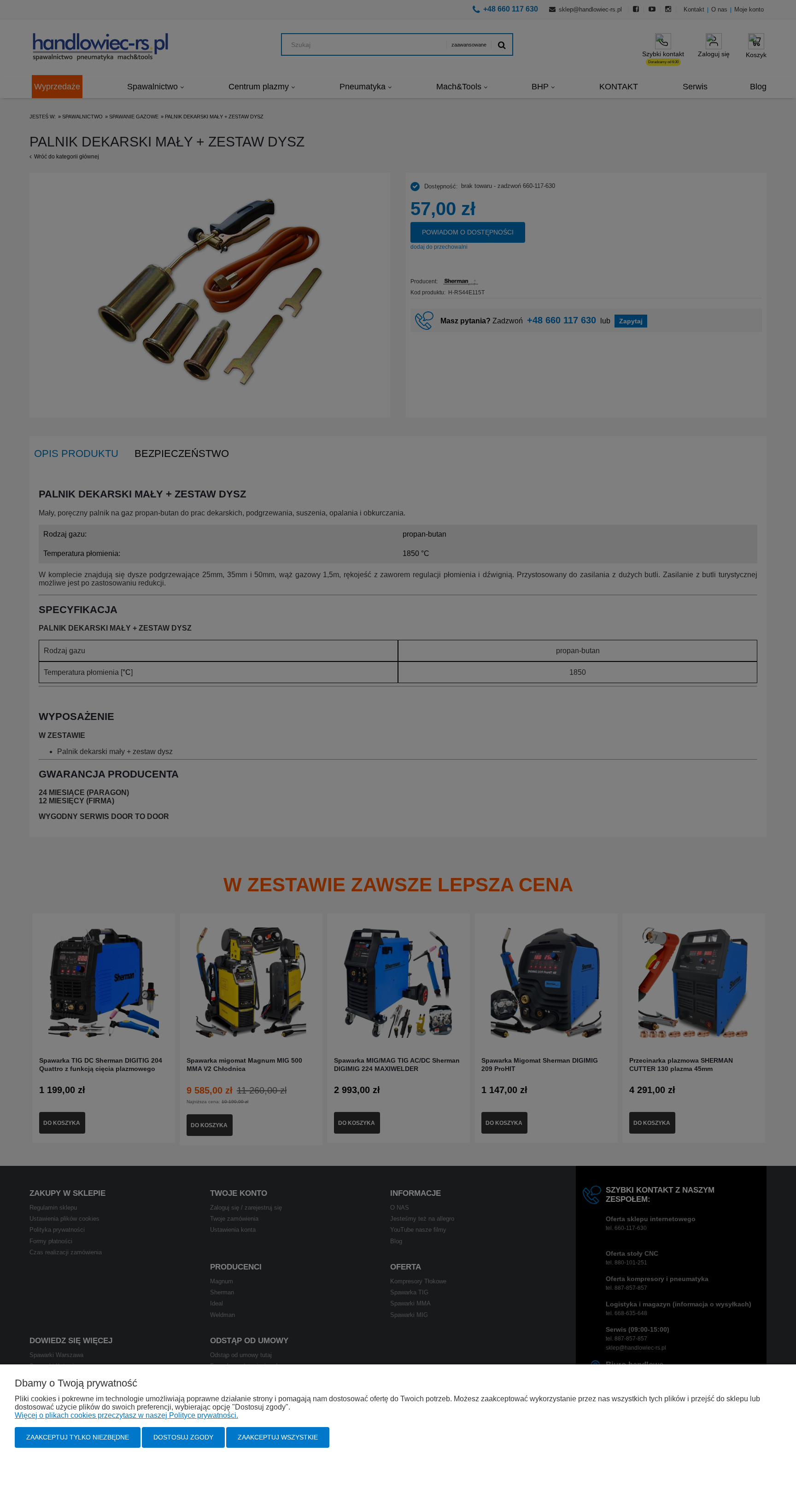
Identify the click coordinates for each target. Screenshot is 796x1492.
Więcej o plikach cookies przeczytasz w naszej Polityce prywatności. (126, 1415)
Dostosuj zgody (183, 1437)
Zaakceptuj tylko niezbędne (77, 1437)
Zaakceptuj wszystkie (278, 1437)
